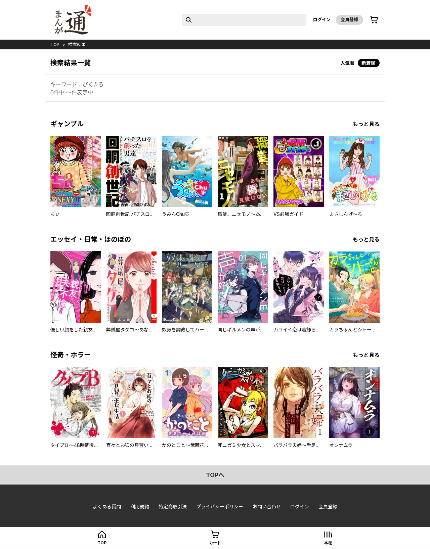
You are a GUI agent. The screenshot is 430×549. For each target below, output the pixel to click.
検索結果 (77, 44)
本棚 (328, 542)
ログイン (322, 19)
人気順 (347, 63)
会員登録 (349, 19)
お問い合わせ (267, 506)
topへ (215, 474)
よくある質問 (107, 506)
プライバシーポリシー (219, 506)
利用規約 (139, 506)
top (54, 44)
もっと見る (366, 124)
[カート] (374, 20)
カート (215, 542)
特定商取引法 (173, 506)
